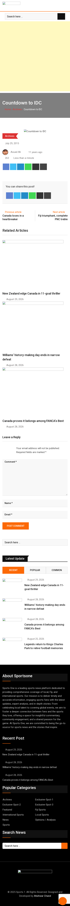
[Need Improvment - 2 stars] (5, 448)
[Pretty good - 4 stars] (10, 448)
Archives (17, 109)
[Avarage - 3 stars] (8, 448)
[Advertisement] (35, 56)
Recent (13, 570)
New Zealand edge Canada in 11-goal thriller (31, 293)
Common (57, 570)
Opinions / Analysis (45, 819)
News (6, 819)
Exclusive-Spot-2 (12, 804)
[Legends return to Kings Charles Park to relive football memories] (12, 645)
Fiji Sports (40, 809)
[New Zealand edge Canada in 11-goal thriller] (12, 586)
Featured (7, 809)
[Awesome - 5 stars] (13, 448)
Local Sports (42, 814)
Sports (6, 824)
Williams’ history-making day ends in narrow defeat (29, 767)
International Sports (13, 814)
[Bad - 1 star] (2, 448)
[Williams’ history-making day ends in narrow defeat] (12, 606)
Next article (59, 212)
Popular (35, 570)
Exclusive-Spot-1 (44, 799)
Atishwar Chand (42, 895)
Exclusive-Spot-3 (44, 804)
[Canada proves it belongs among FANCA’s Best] (12, 626)
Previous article (13, 212)
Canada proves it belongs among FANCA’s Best (33, 421)
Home (7, 109)
